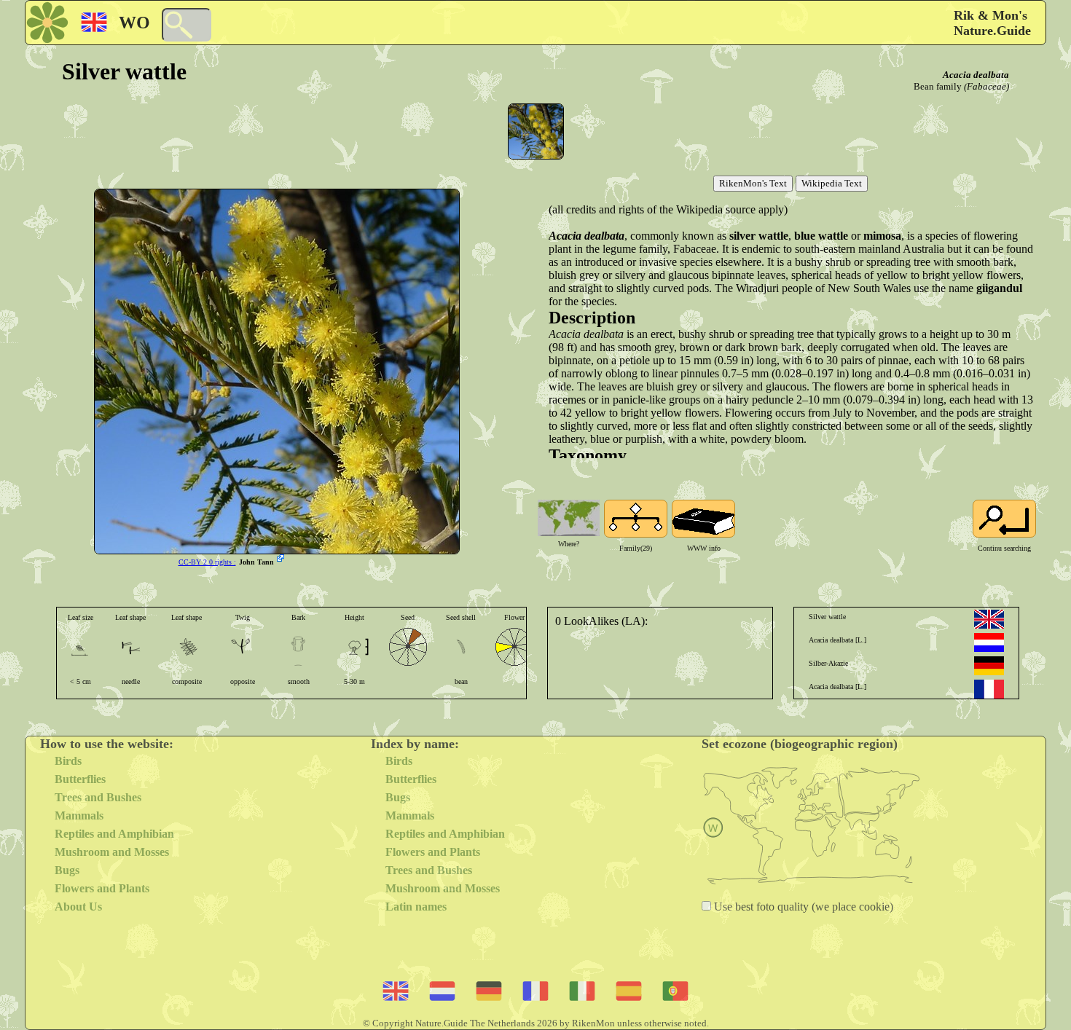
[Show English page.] (989, 619)
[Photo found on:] (282, 559)
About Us (78, 906)
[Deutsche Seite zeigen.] (989, 665)
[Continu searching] (1004, 519)
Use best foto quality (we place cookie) (802, 906)
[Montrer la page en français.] (989, 689)
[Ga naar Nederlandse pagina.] (989, 642)
